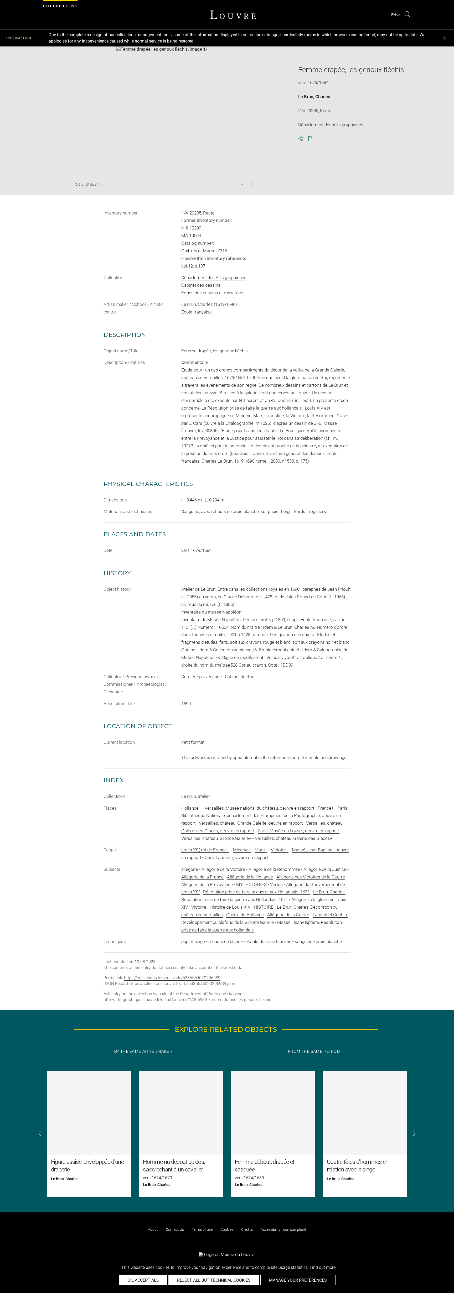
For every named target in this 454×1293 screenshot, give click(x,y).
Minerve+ (242, 849)
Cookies (226, 1229)
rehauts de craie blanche (267, 941)
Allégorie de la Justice (324, 869)
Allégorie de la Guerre (288, 914)
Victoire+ (279, 849)
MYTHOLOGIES (251, 884)
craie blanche (329, 941)
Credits (247, 1229)
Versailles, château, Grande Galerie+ (216, 838)
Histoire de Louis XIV (230, 907)
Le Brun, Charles (314, 96)
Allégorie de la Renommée (274, 869)
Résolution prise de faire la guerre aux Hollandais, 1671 (256, 891)
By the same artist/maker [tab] (143, 1051)
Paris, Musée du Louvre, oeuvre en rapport (298, 830)
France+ (326, 808)
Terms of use (202, 1229)
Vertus (276, 884)
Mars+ (261, 849)
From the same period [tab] (314, 1051)
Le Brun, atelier (195, 796)
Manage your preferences (298, 1280)
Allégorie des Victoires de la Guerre (310, 877)
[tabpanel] (227, 1133)
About (153, 1229)
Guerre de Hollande (245, 914)
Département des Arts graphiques (213, 277)
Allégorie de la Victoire (223, 869)
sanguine (303, 941)
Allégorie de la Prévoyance (207, 884)
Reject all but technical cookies (214, 1280)
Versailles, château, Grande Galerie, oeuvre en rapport (251, 823)
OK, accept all (143, 1280)
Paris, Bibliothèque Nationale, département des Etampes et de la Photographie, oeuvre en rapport (264, 815)
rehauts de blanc (224, 941)
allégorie (189, 869)
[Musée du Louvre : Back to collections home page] (233, 15)
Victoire (198, 907)
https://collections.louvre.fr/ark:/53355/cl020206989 (172, 977)
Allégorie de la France (202, 877)
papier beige (193, 941)
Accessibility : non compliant (283, 1229)
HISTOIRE (264, 907)
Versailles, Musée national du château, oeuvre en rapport (259, 808)
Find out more (323, 1267)
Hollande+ (191, 808)
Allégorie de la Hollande (250, 877)
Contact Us (175, 1229)
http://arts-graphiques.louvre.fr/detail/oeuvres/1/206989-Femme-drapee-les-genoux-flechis (187, 999)
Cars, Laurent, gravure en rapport (236, 857)
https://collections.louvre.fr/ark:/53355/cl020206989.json (182, 983)
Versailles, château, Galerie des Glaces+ (294, 838)
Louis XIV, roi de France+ (205, 849)
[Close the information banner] (444, 38)
